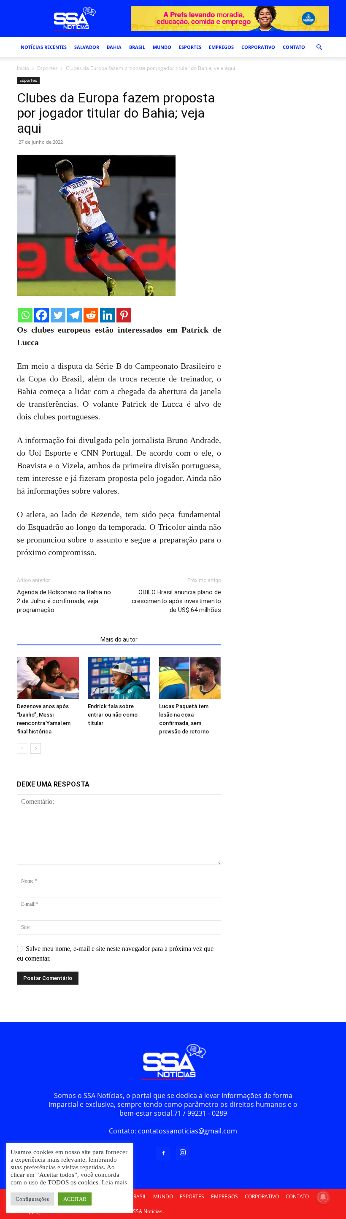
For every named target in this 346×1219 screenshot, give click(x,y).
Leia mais (114, 1182)
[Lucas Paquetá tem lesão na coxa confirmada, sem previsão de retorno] (190, 678)
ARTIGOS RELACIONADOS (56, 639)
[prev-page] (22, 748)
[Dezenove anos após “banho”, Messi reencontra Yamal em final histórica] (48, 678)
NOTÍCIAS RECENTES (44, 47)
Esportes (47, 68)
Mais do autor (119, 639)
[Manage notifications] (323, 1197)
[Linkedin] (107, 315)
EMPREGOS (221, 47)
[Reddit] (91, 315)
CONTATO (294, 47)
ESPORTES (190, 47)
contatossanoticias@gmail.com (187, 1131)
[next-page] (35, 748)
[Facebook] (41, 315)
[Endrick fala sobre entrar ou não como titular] (119, 678)
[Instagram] (182, 1153)
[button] (319, 47)
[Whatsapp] (25, 315)
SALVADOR (86, 47)
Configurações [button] (32, 1199)
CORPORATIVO (258, 47)
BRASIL (137, 47)
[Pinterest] (123, 315)
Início (23, 68)
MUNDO (162, 47)
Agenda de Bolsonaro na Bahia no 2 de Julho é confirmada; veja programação (64, 601)
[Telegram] (74, 315)
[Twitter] (58, 315)
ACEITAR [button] (74, 1199)
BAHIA (114, 47)
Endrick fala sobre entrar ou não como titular (113, 714)
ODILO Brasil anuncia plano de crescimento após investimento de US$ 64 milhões (176, 601)
